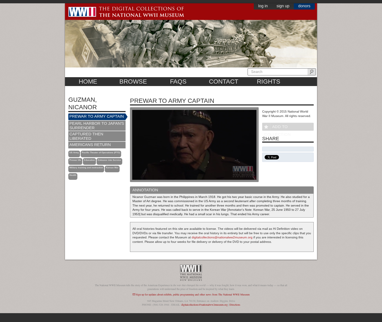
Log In (263, 6)
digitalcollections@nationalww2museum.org (222, 237)
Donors (304, 6)
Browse (133, 81)
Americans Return (90, 144)
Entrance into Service (109, 160)
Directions (234, 304)
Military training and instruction (86, 167)
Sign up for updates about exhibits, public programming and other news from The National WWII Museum (193, 294)
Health (72, 175)
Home (88, 81)
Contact (223, 81)
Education (89, 160)
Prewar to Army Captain (96, 116)
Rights (268, 81)
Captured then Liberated (86, 136)
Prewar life (75, 160)
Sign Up (283, 6)
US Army (74, 152)
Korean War (112, 167)
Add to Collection (277, 127)
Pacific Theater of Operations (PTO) (101, 152)
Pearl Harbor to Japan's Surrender (96, 125)
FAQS (178, 81)
